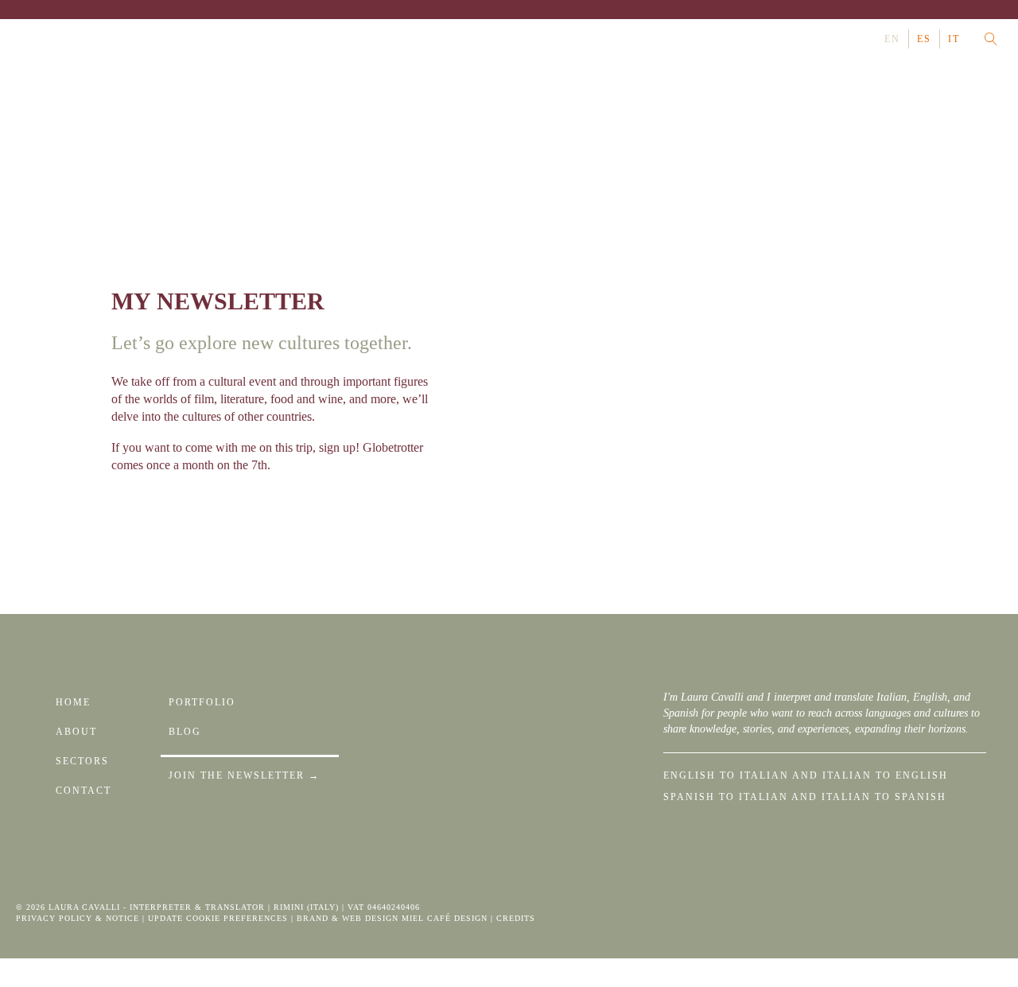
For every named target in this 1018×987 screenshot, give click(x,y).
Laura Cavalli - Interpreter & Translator (157, 907)
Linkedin (47, 39)
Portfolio (202, 702)
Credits (515, 918)
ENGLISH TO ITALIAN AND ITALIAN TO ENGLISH (805, 775)
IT (954, 39)
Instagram (26, 39)
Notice (122, 918)
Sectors (82, 761)
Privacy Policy (54, 918)
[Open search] (991, 39)
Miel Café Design (445, 918)
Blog (185, 731)
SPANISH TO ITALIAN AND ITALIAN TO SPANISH (804, 796)
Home (73, 702)
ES (924, 39)
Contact (83, 790)
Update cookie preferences (218, 918)
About (76, 731)
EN (892, 39)
